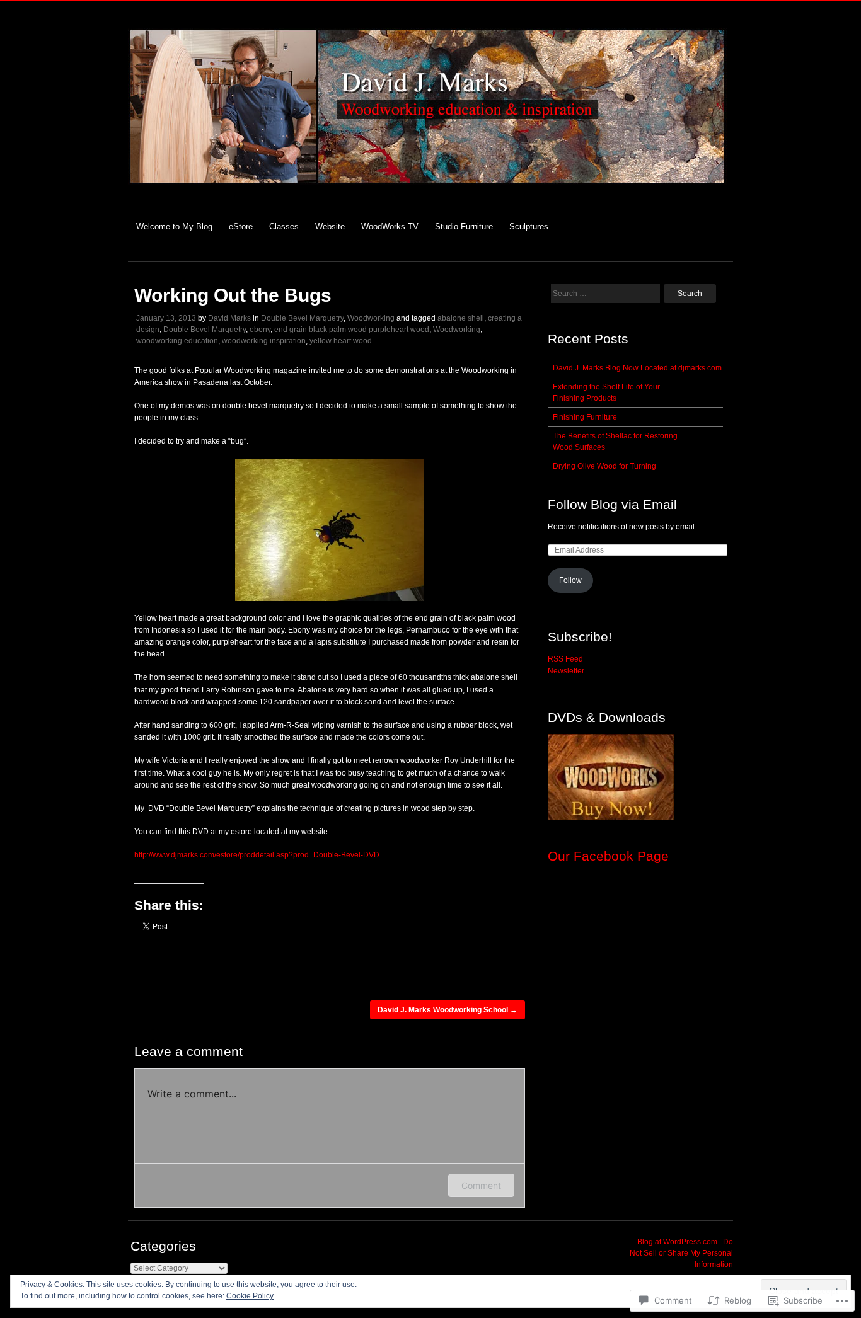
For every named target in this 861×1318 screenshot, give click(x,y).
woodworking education (177, 340)
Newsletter (566, 671)
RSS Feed (565, 659)
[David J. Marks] (427, 191)
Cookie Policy (250, 1296)
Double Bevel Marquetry (302, 318)
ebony (260, 329)
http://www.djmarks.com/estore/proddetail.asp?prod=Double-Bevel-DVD (256, 855)
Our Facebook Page (608, 856)
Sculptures (528, 226)
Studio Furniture (464, 226)
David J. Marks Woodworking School (447, 1010)
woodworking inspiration (264, 340)
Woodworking (371, 318)
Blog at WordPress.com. (678, 1241)
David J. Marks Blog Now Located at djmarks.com (637, 368)
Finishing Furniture (585, 417)
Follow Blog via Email (612, 504)
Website (330, 226)
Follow (570, 580)
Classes (284, 226)
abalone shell (460, 318)
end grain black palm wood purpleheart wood (351, 329)
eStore (241, 226)
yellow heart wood (340, 340)
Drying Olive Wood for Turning (604, 466)
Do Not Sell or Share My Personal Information (681, 1253)
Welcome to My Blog (174, 226)
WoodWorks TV (390, 226)
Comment (481, 1185)
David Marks (229, 318)
